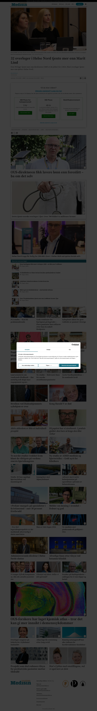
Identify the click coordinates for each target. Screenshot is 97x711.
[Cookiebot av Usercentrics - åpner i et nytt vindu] (72, 345)
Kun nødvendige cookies (28, 365)
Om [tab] (70, 349)
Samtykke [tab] (27, 349)
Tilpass (47, 365)
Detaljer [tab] (48, 349)
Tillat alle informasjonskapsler (68, 365)
